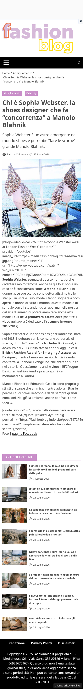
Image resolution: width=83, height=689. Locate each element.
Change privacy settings (68, 685)
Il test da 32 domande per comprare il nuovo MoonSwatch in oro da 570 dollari (53, 490)
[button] (79, 62)
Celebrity (31, 93)
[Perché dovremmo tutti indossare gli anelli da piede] (14, 624)
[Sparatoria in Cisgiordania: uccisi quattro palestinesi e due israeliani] (14, 536)
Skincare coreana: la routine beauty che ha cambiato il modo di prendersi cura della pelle (54, 469)
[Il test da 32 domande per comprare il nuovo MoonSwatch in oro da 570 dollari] (14, 494)
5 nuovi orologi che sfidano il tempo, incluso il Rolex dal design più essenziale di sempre (53, 599)
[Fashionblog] (37, 38)
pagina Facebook (24, 433)
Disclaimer (66, 643)
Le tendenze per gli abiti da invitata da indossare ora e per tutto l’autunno (53, 511)
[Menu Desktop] (6, 62)
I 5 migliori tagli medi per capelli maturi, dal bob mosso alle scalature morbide (54, 576)
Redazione (17, 643)
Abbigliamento (11, 93)
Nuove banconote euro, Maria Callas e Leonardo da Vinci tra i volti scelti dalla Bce (53, 555)
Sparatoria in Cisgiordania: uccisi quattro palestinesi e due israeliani (54, 532)
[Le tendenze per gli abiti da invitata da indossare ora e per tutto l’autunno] (14, 515)
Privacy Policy (41, 643)
